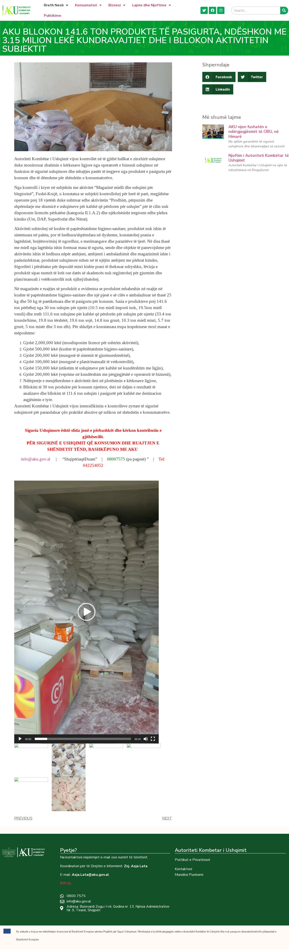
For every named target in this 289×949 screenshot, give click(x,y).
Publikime (52, 15)
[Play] (20, 739)
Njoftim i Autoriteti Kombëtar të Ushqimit (258, 158)
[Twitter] (204, 10)
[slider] (83, 739)
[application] (86, 612)
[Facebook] (212, 10)
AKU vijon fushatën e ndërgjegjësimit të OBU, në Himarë (253, 131)
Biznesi (114, 5)
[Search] (284, 10)
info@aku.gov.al (35, 459)
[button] (86, 612)
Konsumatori (86, 5)
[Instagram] (220, 10)
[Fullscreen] (153, 739)
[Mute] (145, 739)
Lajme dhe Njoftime (149, 5)
